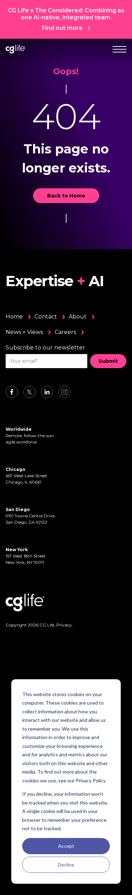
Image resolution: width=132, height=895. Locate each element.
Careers (65, 332)
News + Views (24, 332)
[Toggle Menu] (119, 49)
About (78, 316)
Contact (45, 316)
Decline (66, 865)
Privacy (64, 625)
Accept (66, 846)
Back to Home (66, 196)
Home (14, 316)
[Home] (15, 49)
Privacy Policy (90, 780)
